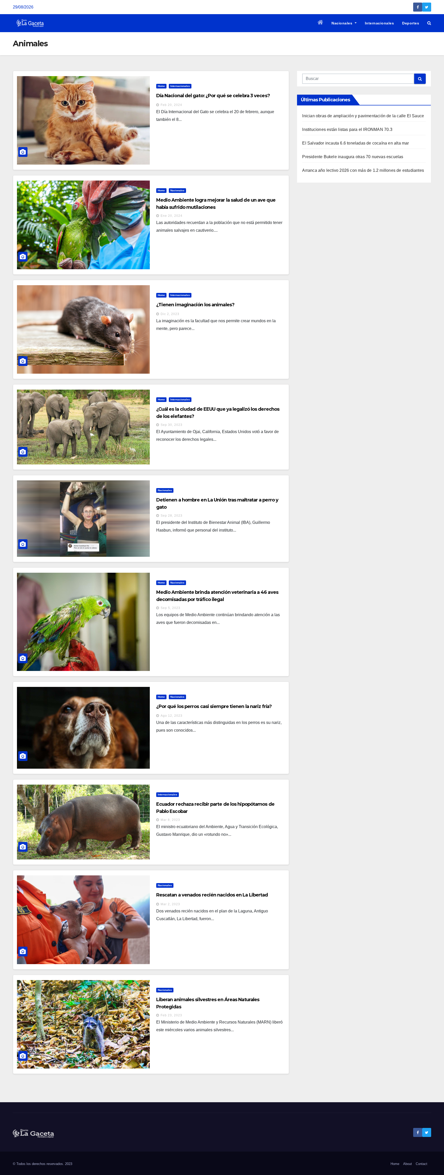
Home (161, 86)
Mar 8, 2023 (170, 820)
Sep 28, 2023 (171, 515)
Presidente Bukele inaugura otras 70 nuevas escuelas (352, 157)
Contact (421, 1164)
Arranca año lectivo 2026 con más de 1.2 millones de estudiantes (363, 170)
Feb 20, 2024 (171, 105)
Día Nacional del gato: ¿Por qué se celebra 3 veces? (213, 95)
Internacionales (379, 23)
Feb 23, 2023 (171, 1015)
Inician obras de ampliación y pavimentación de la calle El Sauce (363, 116)
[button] (429, 23)
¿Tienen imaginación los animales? (195, 305)
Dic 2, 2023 (170, 314)
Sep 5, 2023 (170, 608)
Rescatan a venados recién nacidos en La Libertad (212, 895)
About (407, 1164)
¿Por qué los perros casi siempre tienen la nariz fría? (214, 706)
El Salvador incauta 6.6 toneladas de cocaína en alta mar (355, 143)
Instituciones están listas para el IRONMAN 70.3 (347, 129)
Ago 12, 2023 (171, 715)
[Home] (320, 23)
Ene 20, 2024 (171, 216)
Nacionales (342, 23)
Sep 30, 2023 (171, 425)
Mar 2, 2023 (170, 904)
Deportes (410, 23)
